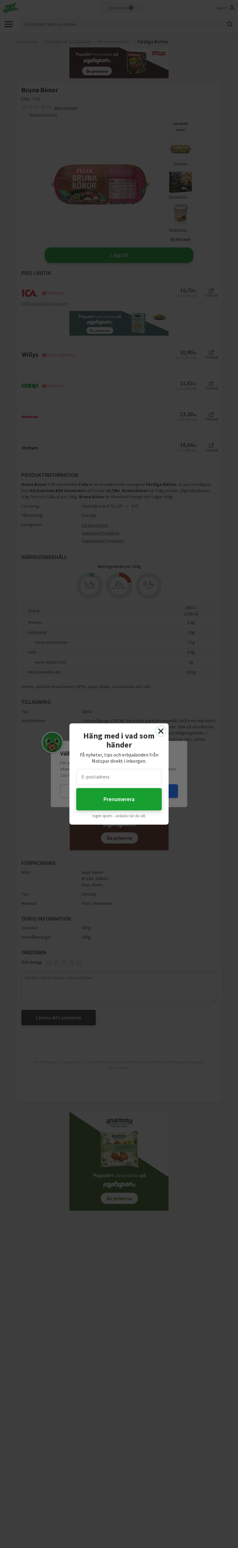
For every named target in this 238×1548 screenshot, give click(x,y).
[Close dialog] (161, 731)
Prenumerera (119, 799)
